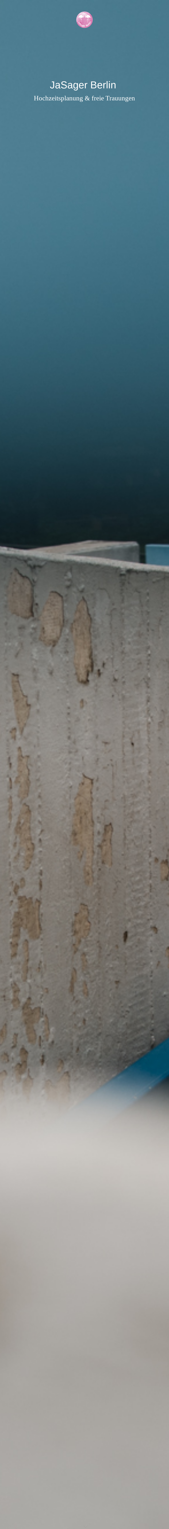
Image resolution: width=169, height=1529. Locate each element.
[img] (84, 764)
